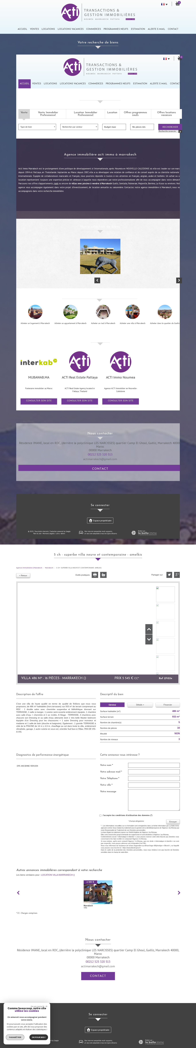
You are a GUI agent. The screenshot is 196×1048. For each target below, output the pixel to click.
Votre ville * (106, 785)
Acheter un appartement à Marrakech (70, 323)
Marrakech (49, 568)
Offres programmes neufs (135, 114)
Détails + (140, 705)
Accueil (22, 29)
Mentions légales (49, 534)
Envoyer (173, 822)
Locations (48, 29)
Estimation (138, 29)
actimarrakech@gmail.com (100, 459)
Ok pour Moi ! (39, 1037)
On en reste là (37, 1006)
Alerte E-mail (156, 29)
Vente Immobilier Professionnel (48, 114)
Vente (24, 112)
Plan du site (37, 534)
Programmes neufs (116, 29)
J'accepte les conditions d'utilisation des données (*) (127, 815)
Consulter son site (39, 400)
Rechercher (170, 127)
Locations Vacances (71, 29)
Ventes (34, 29)
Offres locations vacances (166, 114)
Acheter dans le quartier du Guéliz (165, 323)
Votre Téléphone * (109, 778)
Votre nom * (106, 765)
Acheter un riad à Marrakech (103, 323)
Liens (58, 534)
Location (112, 112)
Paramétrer (15, 1037)
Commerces (93, 29)
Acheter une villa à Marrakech (132, 323)
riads (56, 183)
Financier (168, 705)
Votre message (108, 791)
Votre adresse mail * (111, 772)
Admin (63, 534)
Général (112, 705)
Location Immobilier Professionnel (85, 114)
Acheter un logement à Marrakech (35, 323)
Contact (173, 29)
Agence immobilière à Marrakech (29, 568)
